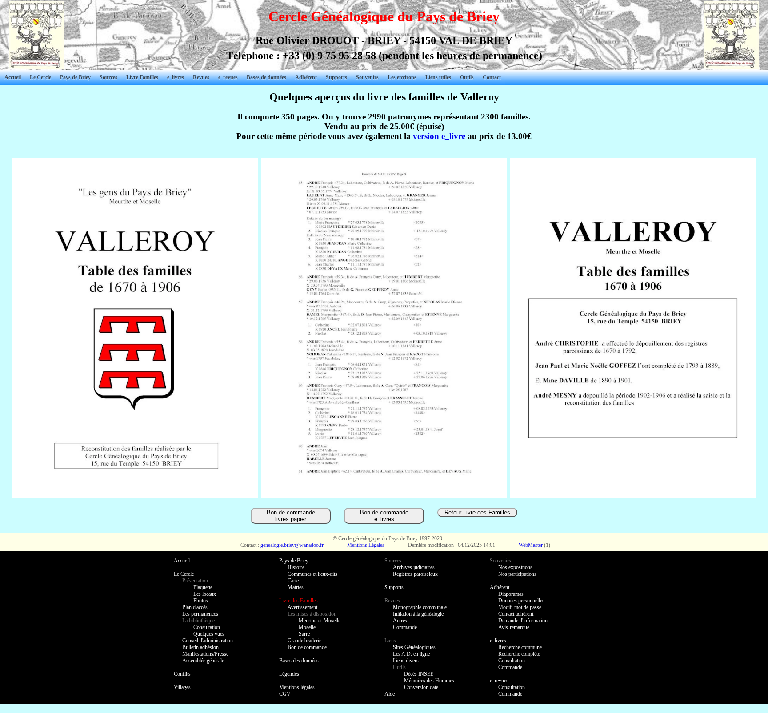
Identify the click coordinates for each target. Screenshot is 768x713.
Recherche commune (520, 647)
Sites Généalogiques (414, 647)
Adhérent (306, 77)
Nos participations (517, 574)
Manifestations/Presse (205, 654)
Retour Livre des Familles (477, 512)
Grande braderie (304, 640)
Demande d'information (523, 620)
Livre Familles (142, 77)
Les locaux (204, 594)
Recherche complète (519, 654)
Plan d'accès (195, 607)
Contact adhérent (515, 614)
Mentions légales (297, 687)
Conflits (182, 674)
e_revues (499, 680)
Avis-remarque (513, 627)
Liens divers (406, 660)
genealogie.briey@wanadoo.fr (292, 545)
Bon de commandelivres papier (291, 515)
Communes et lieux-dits (312, 574)
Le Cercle (40, 77)
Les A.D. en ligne (411, 654)
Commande (405, 627)
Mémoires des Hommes (429, 680)
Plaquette (202, 587)
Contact (492, 77)
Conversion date (421, 687)
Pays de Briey (75, 77)
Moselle (307, 627)
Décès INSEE (418, 674)
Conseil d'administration (207, 640)
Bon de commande (307, 647)
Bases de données (266, 77)
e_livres (498, 640)
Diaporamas (511, 594)
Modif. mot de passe (519, 607)
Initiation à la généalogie (418, 614)
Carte (293, 581)
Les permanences (200, 614)
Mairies (296, 587)
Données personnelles (521, 600)
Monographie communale (420, 607)
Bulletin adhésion (200, 647)
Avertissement (302, 607)
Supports (336, 77)
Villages (182, 687)
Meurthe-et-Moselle (319, 620)
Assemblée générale (203, 660)
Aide (389, 694)
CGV (285, 694)
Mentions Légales (365, 545)
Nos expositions (515, 567)
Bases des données (299, 660)
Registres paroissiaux (415, 574)
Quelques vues (208, 634)
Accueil (12, 77)
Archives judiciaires (414, 567)
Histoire (296, 567)
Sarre (304, 634)
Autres (400, 620)
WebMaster (531, 545)
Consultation (206, 627)
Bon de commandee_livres (384, 515)
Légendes (289, 674)
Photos (200, 600)
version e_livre (439, 136)
